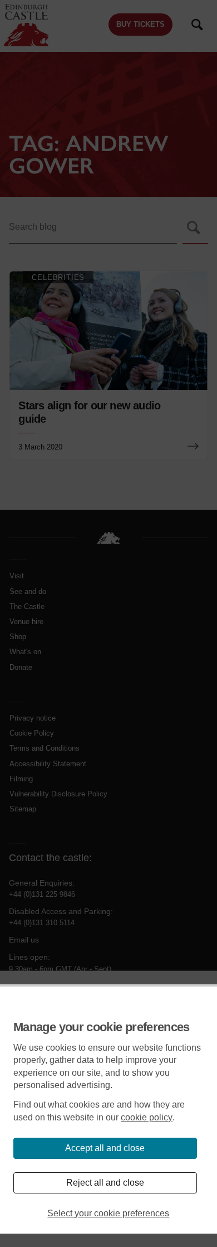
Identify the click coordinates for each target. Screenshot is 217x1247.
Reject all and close (105, 1182)
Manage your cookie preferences (101, 1027)
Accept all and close (105, 1148)
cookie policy (146, 1117)
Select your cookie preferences (108, 1213)
